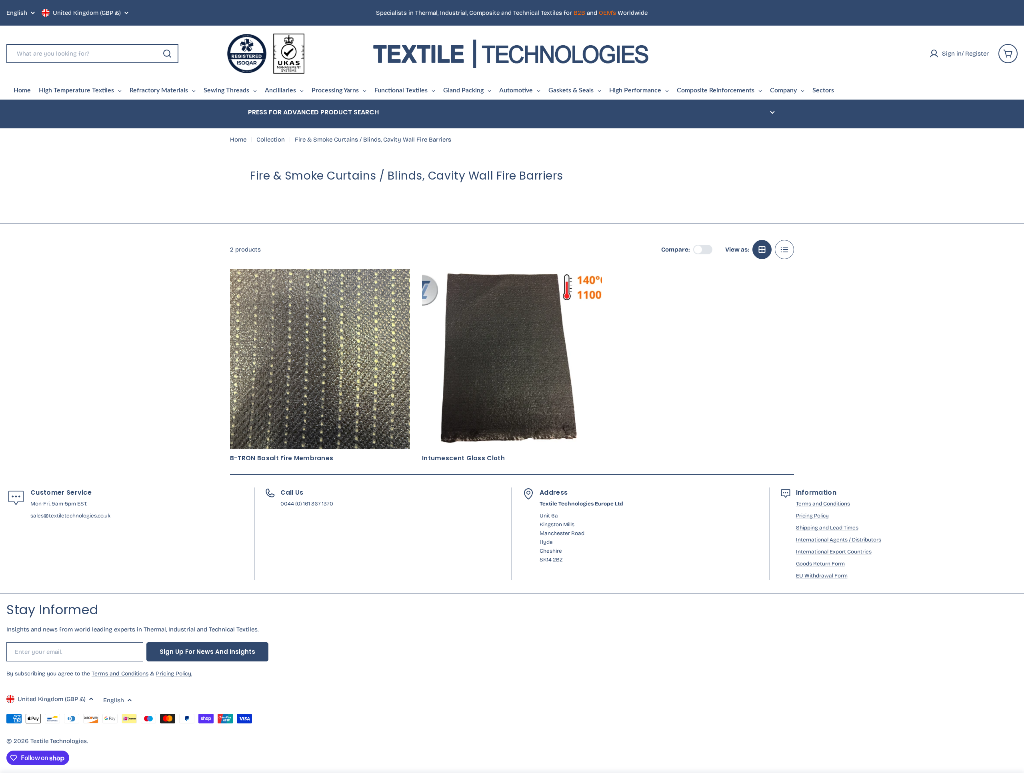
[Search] (167, 53)
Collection (270, 139)
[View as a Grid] (762, 249)
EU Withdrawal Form (822, 575)
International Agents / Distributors (838, 539)
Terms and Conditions (823, 503)
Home (238, 139)
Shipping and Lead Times (827, 527)
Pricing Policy (812, 515)
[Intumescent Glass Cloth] (512, 359)
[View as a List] (784, 249)
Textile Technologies (58, 741)
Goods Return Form (820, 563)
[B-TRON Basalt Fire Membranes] (320, 359)
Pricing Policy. (174, 673)
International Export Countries (834, 551)
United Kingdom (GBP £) (87, 12)
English (16, 13)
